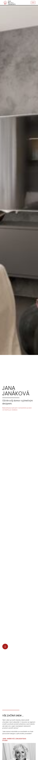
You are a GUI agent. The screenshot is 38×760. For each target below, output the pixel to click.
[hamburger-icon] (33, 2)
